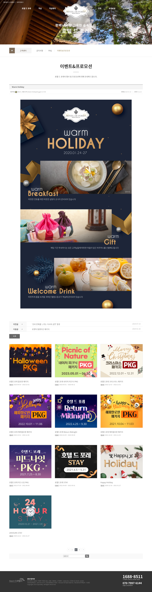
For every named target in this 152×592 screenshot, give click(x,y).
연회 (99, 8)
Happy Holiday (106, 482)
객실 (40, 8)
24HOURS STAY (15, 532)
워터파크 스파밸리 (8, 2)
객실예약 (52, 8)
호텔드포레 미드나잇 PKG (19, 482)
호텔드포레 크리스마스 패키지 (111, 381)
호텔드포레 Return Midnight (66, 432)
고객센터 (126, 8)
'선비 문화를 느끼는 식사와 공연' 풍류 (46, 324)
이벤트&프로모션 (63, 50)
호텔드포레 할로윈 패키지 (18, 381)
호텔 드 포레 (26, 8)
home (12, 50)
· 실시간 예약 (139, 2)
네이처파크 (20, 2)
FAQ (50, 50)
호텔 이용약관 (31, 579)
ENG (147, 2)
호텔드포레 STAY (61, 482)
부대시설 (112, 8)
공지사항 (39, 50)
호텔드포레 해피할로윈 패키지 (20, 432)
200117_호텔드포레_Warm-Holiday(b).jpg (28, 92)
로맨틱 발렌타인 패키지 (41, 329)
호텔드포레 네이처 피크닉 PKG (66, 381)
